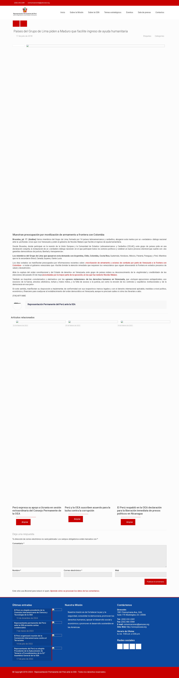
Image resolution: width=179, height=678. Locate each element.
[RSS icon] (165, 3)
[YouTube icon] (159, 3)
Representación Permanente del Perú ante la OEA (51, 304)
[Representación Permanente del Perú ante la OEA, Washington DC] (25, 12)
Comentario (18, 543)
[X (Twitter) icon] (156, 3)
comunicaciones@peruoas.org (39, 3)
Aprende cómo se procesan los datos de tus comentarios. (75, 591)
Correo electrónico (73, 570)
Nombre (16, 570)
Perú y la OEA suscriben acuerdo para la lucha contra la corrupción (87, 509)
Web (117, 570)
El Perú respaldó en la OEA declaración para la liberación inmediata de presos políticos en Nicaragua (139, 510)
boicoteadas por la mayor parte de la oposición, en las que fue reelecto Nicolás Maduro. (80, 275)
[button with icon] (120, 646)
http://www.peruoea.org (136, 627)
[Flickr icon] (162, 3)
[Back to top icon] (164, 672)
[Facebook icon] (153, 3)
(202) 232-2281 (19, 3)
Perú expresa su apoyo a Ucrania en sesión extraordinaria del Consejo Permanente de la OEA (36, 510)
